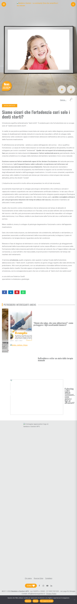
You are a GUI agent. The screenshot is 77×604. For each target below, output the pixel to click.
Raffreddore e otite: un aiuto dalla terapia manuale (55, 359)
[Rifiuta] (74, 600)
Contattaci (48, 578)
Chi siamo (28, 578)
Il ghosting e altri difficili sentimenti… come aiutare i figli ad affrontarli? (70, 396)
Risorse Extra (38, 578)
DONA (29, 586)
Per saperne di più (47, 601)
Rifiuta (35, 601)
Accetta (28, 601)
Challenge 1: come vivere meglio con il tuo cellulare (5, 394)
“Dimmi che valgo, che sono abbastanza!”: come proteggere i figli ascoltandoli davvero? (53, 324)
